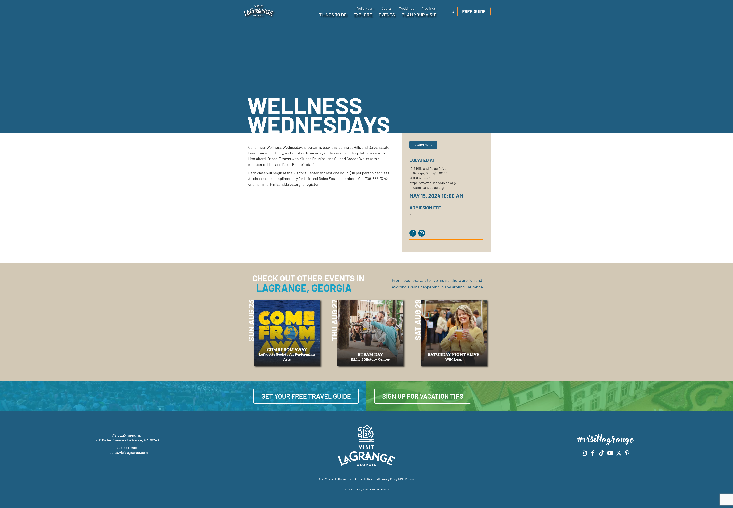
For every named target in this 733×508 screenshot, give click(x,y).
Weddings (406, 8)
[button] (452, 11)
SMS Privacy (406, 479)
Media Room (365, 8)
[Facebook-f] (593, 453)
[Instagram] (584, 453)
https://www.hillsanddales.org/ (433, 183)
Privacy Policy (389, 479)
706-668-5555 (127, 447)
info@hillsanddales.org (426, 187)
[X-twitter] (619, 453)
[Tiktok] (601, 453)
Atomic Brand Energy (375, 489)
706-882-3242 (419, 178)
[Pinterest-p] (627, 453)
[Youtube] (610, 453)
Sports (387, 8)
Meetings (429, 8)
